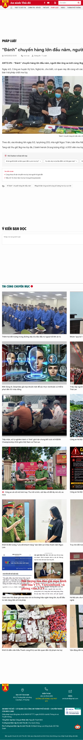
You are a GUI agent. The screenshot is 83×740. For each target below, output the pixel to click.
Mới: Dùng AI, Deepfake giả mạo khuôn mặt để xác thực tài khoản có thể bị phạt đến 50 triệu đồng (32, 388)
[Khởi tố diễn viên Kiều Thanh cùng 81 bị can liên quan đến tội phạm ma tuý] (34, 626)
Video (63, 8)
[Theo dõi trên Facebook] (45, 3)
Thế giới (46, 8)
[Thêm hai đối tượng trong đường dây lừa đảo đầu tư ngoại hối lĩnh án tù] (34, 313)
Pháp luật (55, 8)
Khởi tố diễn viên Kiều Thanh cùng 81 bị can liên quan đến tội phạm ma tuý (32, 650)
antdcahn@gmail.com (70, 699)
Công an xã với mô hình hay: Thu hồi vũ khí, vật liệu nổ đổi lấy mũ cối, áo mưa (33, 493)
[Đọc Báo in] (56, 3)
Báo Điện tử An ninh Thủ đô (5, 4)
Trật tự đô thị (20, 8)
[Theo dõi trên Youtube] (48, 3)
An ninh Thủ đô (20, 3)
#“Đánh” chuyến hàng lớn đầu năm (19, 186)
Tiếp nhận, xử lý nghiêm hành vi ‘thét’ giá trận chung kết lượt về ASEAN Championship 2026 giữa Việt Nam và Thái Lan (31, 440)
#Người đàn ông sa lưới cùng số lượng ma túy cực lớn (53, 186)
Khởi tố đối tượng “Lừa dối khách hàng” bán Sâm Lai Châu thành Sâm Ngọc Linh (32, 546)
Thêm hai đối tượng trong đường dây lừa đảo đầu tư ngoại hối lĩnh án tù (31, 337)
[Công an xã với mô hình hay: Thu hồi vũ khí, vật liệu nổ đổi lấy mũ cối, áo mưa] (34, 468)
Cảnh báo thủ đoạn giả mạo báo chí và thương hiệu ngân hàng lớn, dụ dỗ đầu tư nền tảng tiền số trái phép (33, 598)
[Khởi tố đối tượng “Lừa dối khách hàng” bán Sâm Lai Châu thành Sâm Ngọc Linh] (34, 521)
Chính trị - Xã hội (34, 8)
